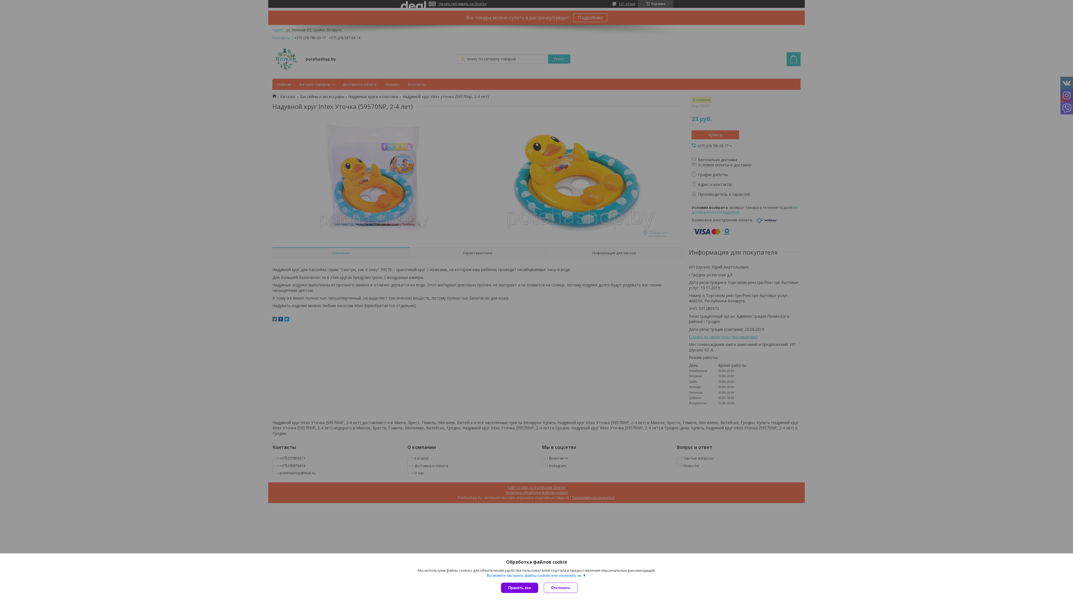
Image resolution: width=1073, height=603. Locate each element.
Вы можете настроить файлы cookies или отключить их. (535, 575)
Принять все (519, 588)
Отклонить (560, 588)
